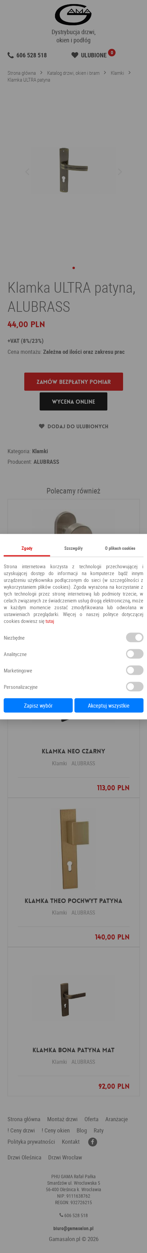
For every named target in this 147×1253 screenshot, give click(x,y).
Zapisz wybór (38, 705)
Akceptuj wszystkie (109, 705)
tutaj (49, 620)
